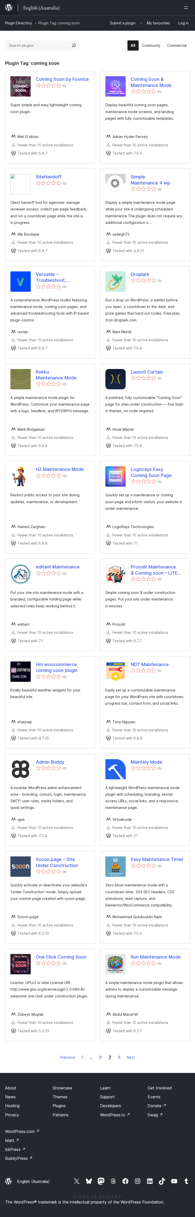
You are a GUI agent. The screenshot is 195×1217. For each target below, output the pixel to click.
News (10, 1096)
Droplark (140, 274)
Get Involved (160, 1087)
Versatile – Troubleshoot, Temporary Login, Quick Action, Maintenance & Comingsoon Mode (51, 277)
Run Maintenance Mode (156, 957)
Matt (12, 1140)
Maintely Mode (146, 762)
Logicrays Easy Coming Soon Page (151, 472)
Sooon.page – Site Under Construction (57, 862)
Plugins (59, 1105)
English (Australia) (33, 1181)
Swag (155, 1114)
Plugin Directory (18, 23)
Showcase (62, 1087)
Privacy (12, 1114)
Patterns (61, 1114)
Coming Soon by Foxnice (62, 79)
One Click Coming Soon (61, 957)
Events (154, 1096)
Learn (105, 1087)
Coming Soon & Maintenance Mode (151, 82)
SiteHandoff (48, 176)
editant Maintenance (58, 566)
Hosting (12, 1105)
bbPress (15, 1149)
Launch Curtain (147, 372)
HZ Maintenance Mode (60, 469)
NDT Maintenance (150, 664)
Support (107, 1096)
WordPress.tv (115, 1114)
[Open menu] (187, 7)
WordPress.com (22, 1131)
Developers (110, 1105)
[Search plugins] (74, 45)
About (10, 1087)
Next (131, 1057)
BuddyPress (19, 1158)
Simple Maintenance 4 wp (150, 179)
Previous (67, 1057)
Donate (157, 1105)
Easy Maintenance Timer (157, 859)
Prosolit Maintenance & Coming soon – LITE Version (154, 570)
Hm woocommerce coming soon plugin (56, 667)
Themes (60, 1096)
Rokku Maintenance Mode (56, 374)
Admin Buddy (50, 762)
